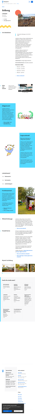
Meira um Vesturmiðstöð (21, 228)
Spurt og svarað (22, 380)
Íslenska (29, 2)
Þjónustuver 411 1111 (22, 383)
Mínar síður (20, 394)
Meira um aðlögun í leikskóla (8, 210)
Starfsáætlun (8, 180)
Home (2, 3)
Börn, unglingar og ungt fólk (9, 3)
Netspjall (22, 376)
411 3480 (5, 19)
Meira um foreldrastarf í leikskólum (8, 208)
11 (9, 273)
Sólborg (18, 3)
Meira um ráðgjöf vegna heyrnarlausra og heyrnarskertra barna (8, 123)
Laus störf (19, 396)
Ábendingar (22, 373)
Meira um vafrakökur (6, 408)
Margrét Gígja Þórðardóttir (21, 251)
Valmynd (32, 2)
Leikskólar (14, 3)
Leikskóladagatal (8, 183)
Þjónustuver (20, 399)
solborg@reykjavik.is (7, 20)
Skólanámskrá (8, 176)
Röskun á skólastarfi (20, 75)
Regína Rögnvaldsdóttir (28, 250)
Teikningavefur (20, 401)
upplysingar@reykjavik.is (22, 387)
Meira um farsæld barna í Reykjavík (23, 253)
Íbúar (4, 3)
